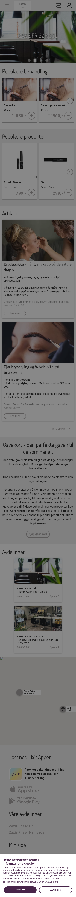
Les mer (55, 878)
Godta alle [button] (20, 890)
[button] (38, 882)
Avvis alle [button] (55, 890)
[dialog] (38, 875)
